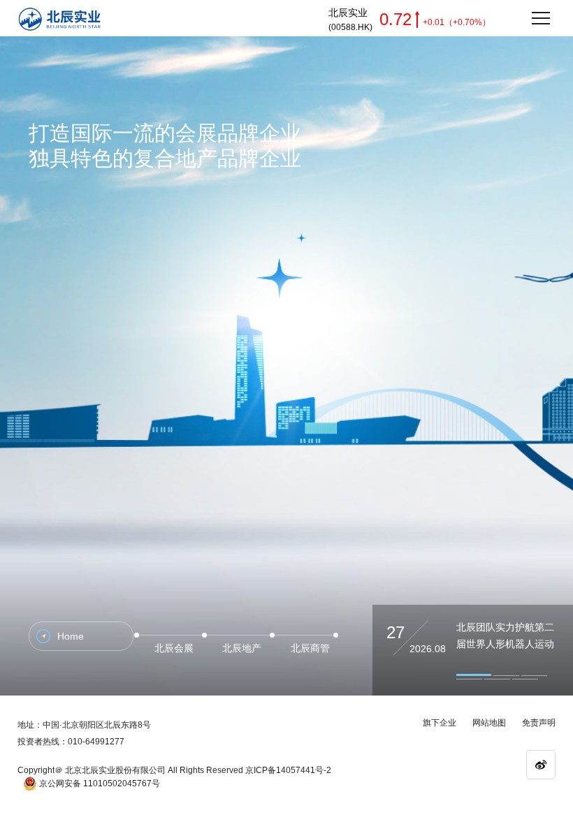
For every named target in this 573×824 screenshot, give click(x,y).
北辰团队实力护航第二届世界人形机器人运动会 (505, 643)
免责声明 (539, 723)
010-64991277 (96, 741)
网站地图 (489, 723)
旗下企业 (439, 723)
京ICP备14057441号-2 (288, 770)
